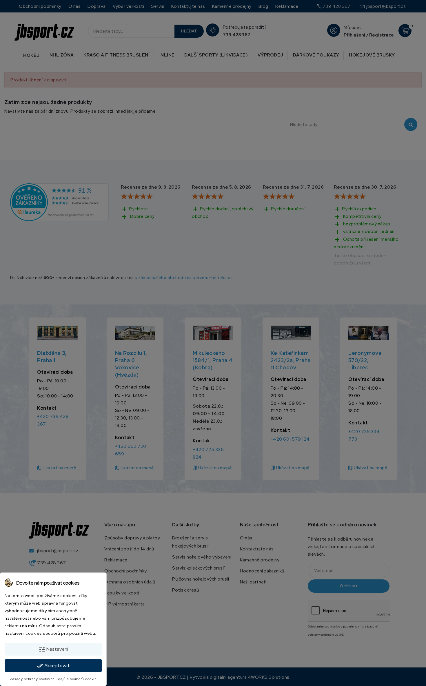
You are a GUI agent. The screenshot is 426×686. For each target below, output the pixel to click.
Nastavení (53, 649)
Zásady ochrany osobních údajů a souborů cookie (53, 679)
